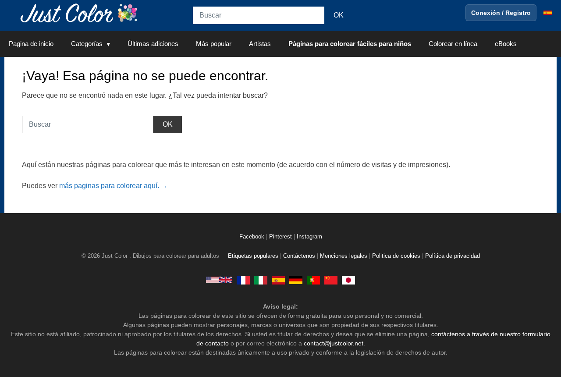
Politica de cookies (396, 256)
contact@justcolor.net (333, 343)
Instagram (309, 237)
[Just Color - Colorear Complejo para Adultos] (278, 280)
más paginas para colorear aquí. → (113, 185)
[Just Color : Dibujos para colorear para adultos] (81, 12)
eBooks (506, 43)
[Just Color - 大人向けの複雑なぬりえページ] (348, 280)
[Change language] (547, 12)
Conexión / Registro (501, 12)
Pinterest (281, 237)
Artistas (260, 43)
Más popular (213, 43)
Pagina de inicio (31, 43)
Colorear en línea (453, 43)
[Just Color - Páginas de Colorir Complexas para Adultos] (313, 280)
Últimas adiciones (153, 43)
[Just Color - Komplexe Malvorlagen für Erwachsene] (295, 280)
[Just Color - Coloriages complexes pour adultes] (243, 280)
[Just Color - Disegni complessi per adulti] (260, 280)
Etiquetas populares (253, 256)
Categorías (87, 43)
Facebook (252, 237)
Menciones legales (343, 256)
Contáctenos (299, 256)
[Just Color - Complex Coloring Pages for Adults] (219, 280)
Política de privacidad (452, 256)
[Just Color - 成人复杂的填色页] (330, 280)
